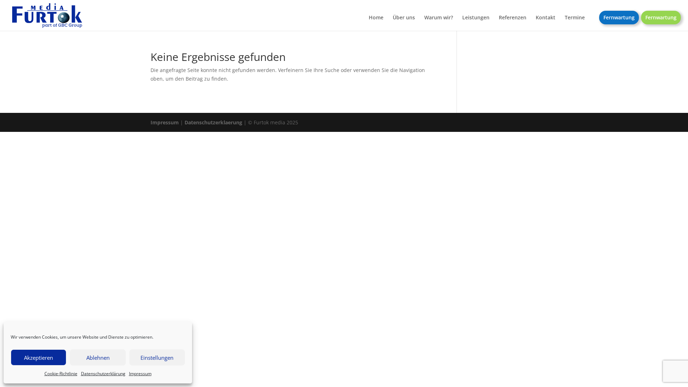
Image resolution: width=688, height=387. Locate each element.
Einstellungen (156, 357)
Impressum (140, 374)
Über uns (404, 18)
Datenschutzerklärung (103, 374)
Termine (575, 18)
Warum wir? (438, 18)
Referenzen (512, 18)
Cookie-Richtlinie (60, 374)
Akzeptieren (38, 357)
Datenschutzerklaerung (213, 122)
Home (376, 18)
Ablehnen (98, 357)
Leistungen (475, 18)
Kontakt (545, 18)
